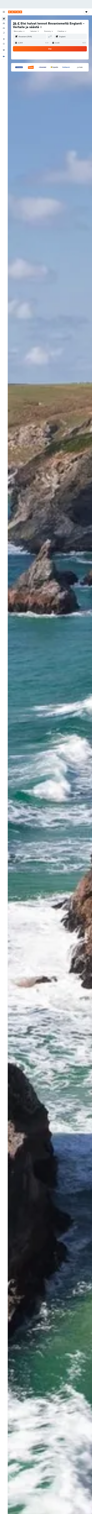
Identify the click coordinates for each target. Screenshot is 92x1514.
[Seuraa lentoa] (4, 44)
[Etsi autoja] (4, 28)
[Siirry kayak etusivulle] (15, 12)
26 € (16, 23)
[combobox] (48, 31)
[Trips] (4, 50)
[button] (3, 11)
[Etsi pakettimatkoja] (4, 33)
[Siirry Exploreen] (4, 39)
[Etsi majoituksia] (4, 23)
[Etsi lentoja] (4, 18)
